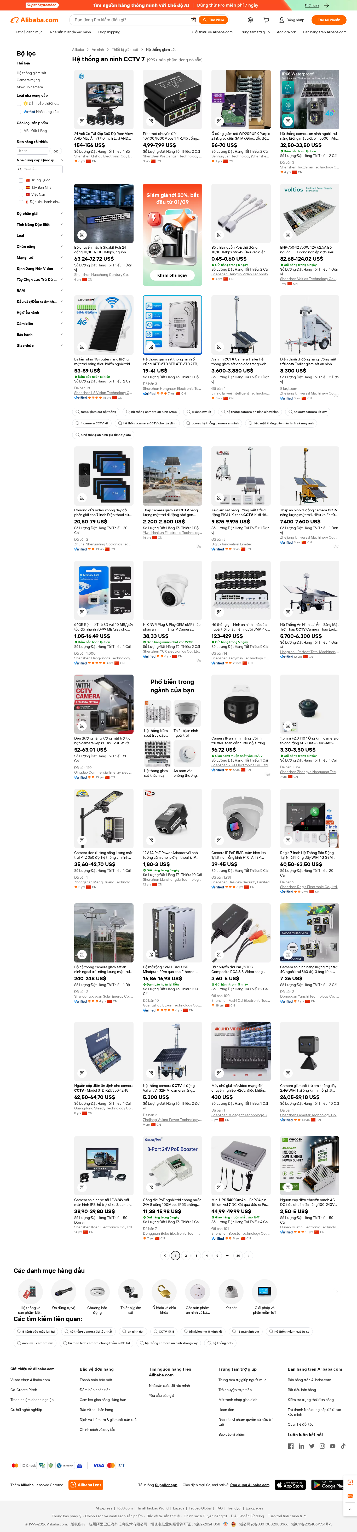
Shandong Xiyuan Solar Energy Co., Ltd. (104, 996)
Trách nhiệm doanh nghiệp (32, 1400)
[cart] (267, 21)
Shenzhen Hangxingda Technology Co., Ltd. (104, 658)
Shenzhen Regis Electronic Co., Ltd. (309, 887)
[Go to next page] (248, 1255)
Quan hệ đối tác (300, 1424)
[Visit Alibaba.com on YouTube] (333, 1446)
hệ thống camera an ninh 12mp (154, 412)
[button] (193, 20)
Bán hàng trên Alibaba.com (309, 1380)
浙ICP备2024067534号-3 (311, 1524)
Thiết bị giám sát (125, 49)
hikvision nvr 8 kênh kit (205, 1331)
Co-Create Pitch (23, 1390)
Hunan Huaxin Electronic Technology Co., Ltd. (309, 1227)
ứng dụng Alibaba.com (249, 1485)
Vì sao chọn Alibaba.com (30, 1380)
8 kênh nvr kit (201, 412)
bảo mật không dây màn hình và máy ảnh (284, 423)
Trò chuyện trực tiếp (235, 1390)
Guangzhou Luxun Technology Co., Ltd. (172, 1005)
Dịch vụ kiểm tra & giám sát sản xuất (109, 1420)
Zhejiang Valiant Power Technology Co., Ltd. (172, 1120)
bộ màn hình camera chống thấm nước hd (99, 1343)
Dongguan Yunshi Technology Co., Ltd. (309, 996)
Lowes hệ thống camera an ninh (215, 423)
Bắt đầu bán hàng (302, 1390)
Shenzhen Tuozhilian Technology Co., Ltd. (309, 167)
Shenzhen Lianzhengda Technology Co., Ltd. (172, 879)
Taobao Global (200, 1508)
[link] (350, 1482)
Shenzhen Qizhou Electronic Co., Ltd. (104, 156)
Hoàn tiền (226, 1410)
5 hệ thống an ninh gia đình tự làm (106, 435)
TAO (219, 1508)
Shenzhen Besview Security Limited (240, 882)
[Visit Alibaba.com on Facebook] (291, 1446)
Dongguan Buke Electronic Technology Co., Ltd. (172, 1233)
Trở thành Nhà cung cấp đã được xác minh (314, 1412)
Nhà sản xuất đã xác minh (169, 1385)
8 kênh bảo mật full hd (38, 1331)
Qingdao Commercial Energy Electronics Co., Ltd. (104, 772)
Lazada (178, 1508)
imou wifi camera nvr (37, 1343)
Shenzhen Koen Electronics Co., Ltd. (103, 1227)
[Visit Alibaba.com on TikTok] (343, 1446)
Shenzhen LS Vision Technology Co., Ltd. (104, 393)
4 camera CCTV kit (94, 423)
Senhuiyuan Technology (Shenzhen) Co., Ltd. (241, 156)
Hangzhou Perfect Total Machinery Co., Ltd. (309, 652)
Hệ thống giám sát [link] (161, 49)
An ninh (98, 49)
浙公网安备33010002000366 (263, 1524)
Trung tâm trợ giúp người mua (242, 1380)
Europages (254, 1508)
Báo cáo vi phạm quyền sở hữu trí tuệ (245, 1422)
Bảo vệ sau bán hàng (96, 1410)
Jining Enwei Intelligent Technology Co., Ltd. (241, 393)
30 (238, 1255)
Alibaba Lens (32, 1485)
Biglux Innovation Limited (231, 544)
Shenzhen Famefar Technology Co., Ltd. (309, 1115)
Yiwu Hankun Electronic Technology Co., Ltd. (172, 532)
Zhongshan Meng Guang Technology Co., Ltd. (104, 882)
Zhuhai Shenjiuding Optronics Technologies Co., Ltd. (104, 544)
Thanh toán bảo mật (96, 1380)
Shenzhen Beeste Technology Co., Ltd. (241, 1233)
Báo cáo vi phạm (231, 1434)
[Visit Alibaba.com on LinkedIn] (301, 1446)
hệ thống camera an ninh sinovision (253, 412)
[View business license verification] (225, 1524)
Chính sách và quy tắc (97, 1429)
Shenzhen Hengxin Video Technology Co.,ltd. (241, 274)
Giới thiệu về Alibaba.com (32, 1369)
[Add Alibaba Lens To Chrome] (85, 1485)
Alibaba (78, 49)
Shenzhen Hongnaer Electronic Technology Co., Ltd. (172, 388)
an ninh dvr (136, 1331)
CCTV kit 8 (166, 1331)
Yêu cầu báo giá (161, 1395)
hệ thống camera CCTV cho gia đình (149, 423)
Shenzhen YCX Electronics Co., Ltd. (171, 651)
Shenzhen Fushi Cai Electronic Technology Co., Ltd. (241, 1000)
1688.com (125, 1508)
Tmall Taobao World (153, 1508)
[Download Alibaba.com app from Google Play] (329, 1485)
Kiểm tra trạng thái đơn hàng (311, 1400)
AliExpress (104, 1508)
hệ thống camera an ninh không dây (171, 1343)
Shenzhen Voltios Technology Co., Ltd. (309, 279)
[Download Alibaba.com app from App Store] (290, 1485)
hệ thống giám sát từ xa (291, 1331)
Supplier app (166, 1485)
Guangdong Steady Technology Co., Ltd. (104, 1108)
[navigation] (40, 653)
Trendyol (234, 1508)
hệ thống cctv (223, 1343)
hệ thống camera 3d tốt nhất (91, 1331)
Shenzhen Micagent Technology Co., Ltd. (241, 1115)
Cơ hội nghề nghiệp (26, 1410)
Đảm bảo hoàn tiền (95, 1390)
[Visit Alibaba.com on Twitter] (312, 1446)
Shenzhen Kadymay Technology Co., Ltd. (241, 658)
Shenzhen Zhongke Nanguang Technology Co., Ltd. (309, 772)
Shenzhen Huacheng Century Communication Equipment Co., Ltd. (104, 274)
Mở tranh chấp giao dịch (237, 1400)
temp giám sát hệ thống (98, 412)
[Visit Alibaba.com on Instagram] (322, 1446)
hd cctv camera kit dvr (310, 412)
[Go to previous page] (165, 1255)
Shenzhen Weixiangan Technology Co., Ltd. (172, 156)
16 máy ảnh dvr (248, 1331)
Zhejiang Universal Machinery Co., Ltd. (309, 393)
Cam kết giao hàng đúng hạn (103, 1400)
